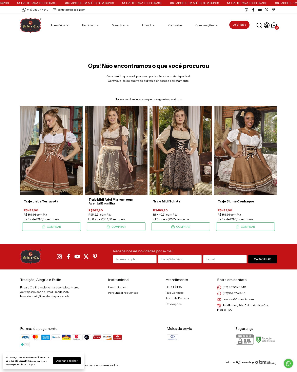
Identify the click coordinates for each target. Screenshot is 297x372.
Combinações (204, 25)
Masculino (118, 25)
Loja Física (239, 24)
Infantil (146, 25)
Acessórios (58, 25)
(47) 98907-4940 (37, 9)
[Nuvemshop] (238, 364)
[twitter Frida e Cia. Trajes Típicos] (266, 9)
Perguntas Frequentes (123, 292)
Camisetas (175, 25)
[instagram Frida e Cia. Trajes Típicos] (246, 9)
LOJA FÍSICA (174, 287)
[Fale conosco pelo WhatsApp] (288, 363)
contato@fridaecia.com (71, 9)
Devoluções (173, 304)
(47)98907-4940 (234, 293)
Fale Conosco (175, 292)
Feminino (88, 25)
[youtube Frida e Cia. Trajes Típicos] (260, 9)
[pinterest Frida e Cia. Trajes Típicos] (273, 9)
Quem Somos (117, 287)
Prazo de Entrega (177, 298)
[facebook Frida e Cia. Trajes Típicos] (253, 9)
